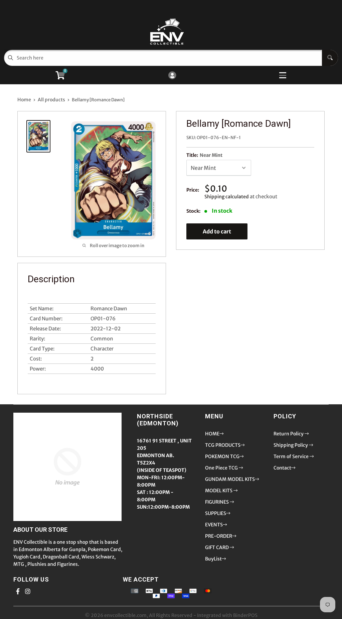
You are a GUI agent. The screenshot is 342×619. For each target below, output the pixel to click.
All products (51, 100)
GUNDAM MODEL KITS (230, 479)
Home (24, 100)
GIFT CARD (217, 547)
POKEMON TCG (222, 456)
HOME (212, 434)
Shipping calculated (226, 197)
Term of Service (292, 456)
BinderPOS (245, 615)
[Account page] (172, 75)
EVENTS (214, 525)
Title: (204, 155)
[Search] (330, 58)
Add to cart (217, 231)
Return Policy (289, 434)
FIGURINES (217, 502)
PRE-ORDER (218, 536)
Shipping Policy (291, 445)
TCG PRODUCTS (222, 445)
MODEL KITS (219, 491)
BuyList (213, 559)
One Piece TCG (222, 468)
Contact (282, 468)
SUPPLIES (215, 513)
